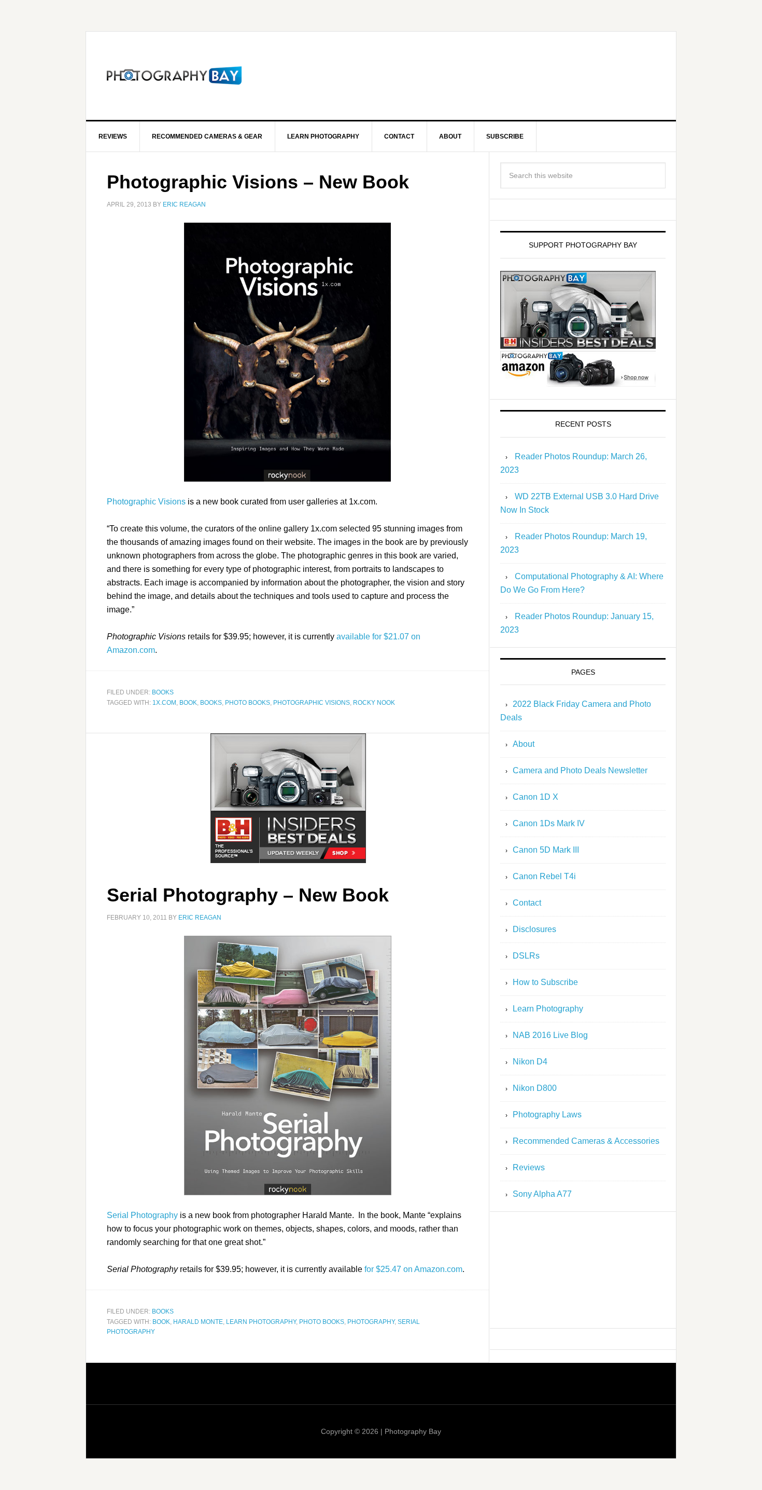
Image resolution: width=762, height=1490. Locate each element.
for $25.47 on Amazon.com (413, 1269)
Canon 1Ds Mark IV (549, 823)
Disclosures (534, 929)
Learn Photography (548, 1008)
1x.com (164, 702)
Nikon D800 (535, 1088)
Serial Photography (142, 1215)
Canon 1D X (535, 796)
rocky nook (374, 702)
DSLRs (526, 955)
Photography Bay (174, 75)
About (523, 744)
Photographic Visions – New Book (258, 182)
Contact (527, 902)
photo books (247, 702)
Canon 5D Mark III (546, 849)
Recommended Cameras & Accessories (586, 1141)
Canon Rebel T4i (544, 876)
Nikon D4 (530, 1061)
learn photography (261, 1321)
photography (370, 1321)
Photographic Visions (146, 501)
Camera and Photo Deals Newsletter (580, 770)
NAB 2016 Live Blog (550, 1035)
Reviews (529, 1167)
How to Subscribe (545, 982)
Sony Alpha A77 (542, 1194)
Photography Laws (547, 1114)
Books (163, 692)
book (188, 702)
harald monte (198, 1321)
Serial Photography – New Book (248, 895)
